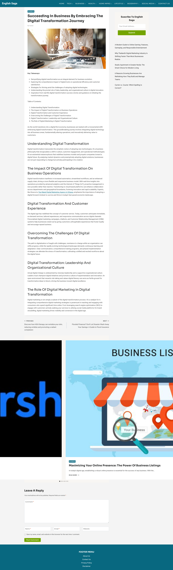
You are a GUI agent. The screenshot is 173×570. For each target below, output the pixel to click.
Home (61, 4)
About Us (86, 556)
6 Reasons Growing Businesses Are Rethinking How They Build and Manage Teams (130, 76)
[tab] (59, 481)
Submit (131, 33)
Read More (74, 475)
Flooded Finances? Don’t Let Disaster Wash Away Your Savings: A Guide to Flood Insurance (90, 324)
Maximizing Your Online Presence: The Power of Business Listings (114, 465)
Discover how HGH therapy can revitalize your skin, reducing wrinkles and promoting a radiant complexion (43, 325)
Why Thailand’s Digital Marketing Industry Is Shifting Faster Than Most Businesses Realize (131, 56)
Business (31, 11)
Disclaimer (86, 566)
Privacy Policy (86, 563)
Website (86, 529)
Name (28, 529)
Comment (29, 502)
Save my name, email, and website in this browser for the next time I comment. (53, 534)
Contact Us (164, 4)
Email (57, 529)
